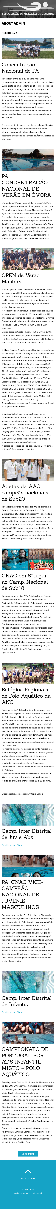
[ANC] (28, 14)
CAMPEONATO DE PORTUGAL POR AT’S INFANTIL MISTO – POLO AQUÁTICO (25, 1062)
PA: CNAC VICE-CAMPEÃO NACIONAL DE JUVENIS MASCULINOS (22, 894)
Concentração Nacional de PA (20, 67)
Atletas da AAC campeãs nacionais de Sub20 (25, 492)
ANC (27, 1189)
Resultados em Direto (12, 845)
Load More (28, 1154)
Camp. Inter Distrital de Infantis (27, 1001)
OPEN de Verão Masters (21, 278)
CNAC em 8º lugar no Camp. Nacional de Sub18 (25, 581)
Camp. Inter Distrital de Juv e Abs (27, 834)
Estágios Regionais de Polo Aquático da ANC (26, 695)
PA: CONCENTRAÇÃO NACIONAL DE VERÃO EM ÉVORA (26, 185)
